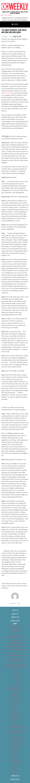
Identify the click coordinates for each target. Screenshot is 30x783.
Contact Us (15, 614)
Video (15, 770)
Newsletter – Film (16, 736)
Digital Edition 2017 (16, 715)
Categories (16, 673)
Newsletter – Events (15, 733)
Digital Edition (15, 713)
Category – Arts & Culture (15, 689)
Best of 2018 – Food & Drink (15, 643)
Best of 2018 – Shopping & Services (16, 646)
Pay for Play (9, 93)
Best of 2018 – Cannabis (15, 640)
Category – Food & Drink (15, 698)
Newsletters (15, 725)
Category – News (15, 704)
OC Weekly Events (15, 749)
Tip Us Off (15, 767)
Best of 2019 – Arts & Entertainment (16, 655)
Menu (16, 24)
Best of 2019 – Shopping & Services (16, 664)
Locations (16, 676)
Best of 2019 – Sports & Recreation (15, 667)
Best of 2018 (15, 635)
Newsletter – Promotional (16, 745)
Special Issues (15, 758)
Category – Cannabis (15, 692)
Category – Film (15, 695)
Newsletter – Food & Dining (16, 739)
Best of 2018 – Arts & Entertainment (16, 637)
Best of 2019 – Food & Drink (15, 661)
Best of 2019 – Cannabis (15, 658)
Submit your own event (15, 761)
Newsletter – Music (16, 742)
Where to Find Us (15, 773)
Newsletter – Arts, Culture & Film (16, 727)
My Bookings (15, 679)
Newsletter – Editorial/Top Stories (16, 730)
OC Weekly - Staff (7, 36)
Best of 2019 (15, 653)
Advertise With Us (15, 629)
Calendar (15, 671)
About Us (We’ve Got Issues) (15, 626)
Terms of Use (15, 617)
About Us (15, 610)
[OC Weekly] (7, 15)
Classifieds (15, 707)
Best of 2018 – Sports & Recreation (15, 649)
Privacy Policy (15, 621)
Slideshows (15, 755)
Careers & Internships (15, 686)
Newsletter (15, 722)
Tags (16, 682)
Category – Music (15, 701)
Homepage (15, 719)
